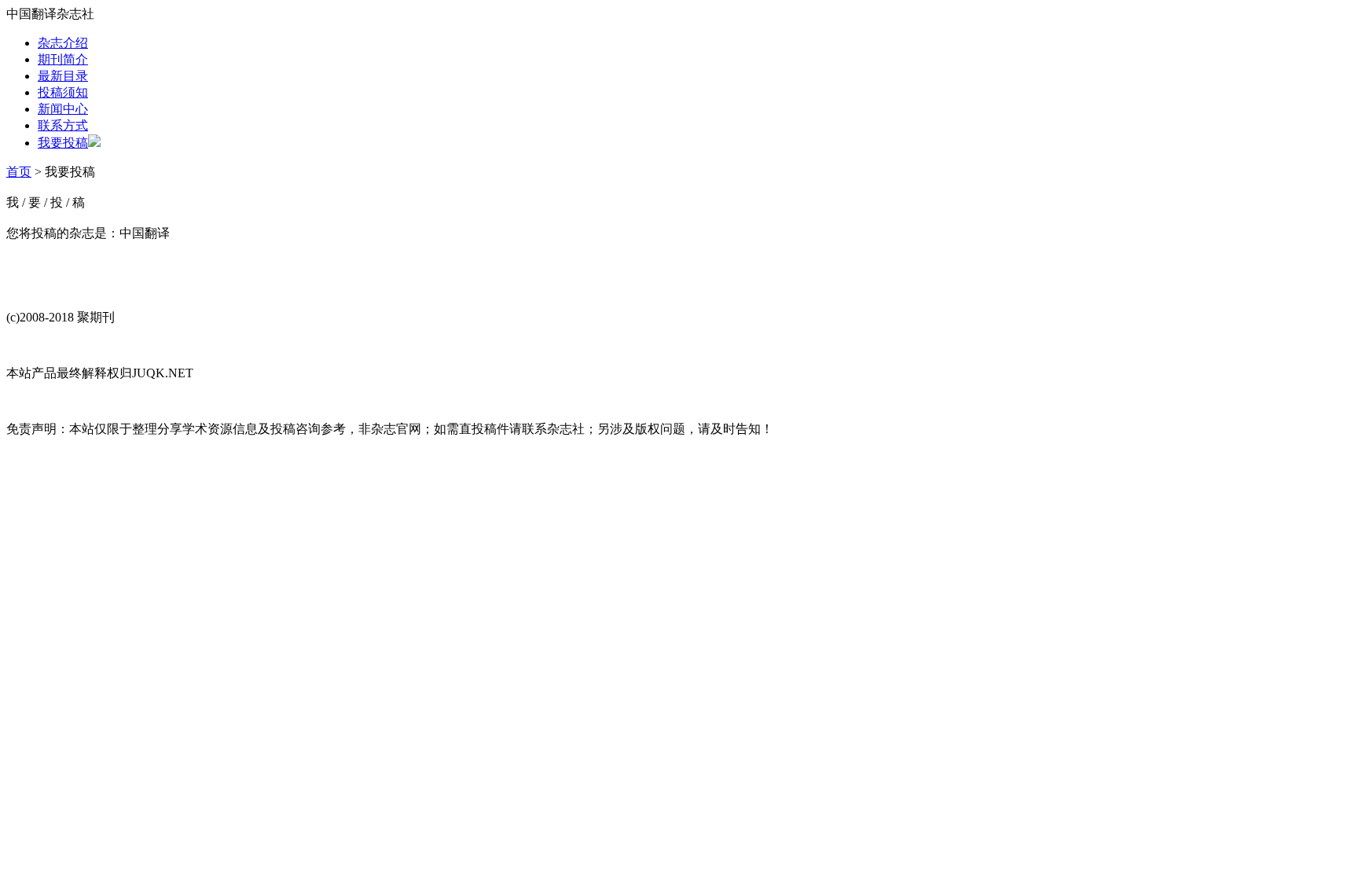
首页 (18, 171)
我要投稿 (63, 142)
